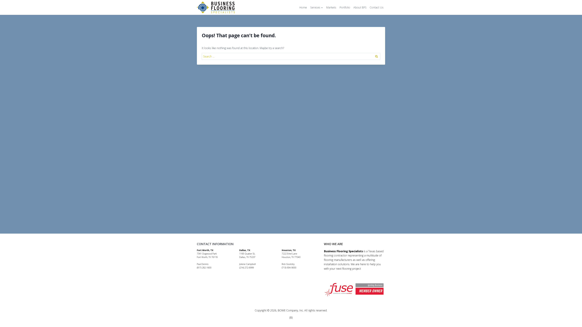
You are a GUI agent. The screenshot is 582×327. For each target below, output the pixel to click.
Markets (331, 7)
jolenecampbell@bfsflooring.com (255, 271)
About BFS (359, 7)
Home (303, 7)
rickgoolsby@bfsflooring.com (296, 271)
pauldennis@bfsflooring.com (211, 271)
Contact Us (376, 7)
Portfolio (345, 7)
